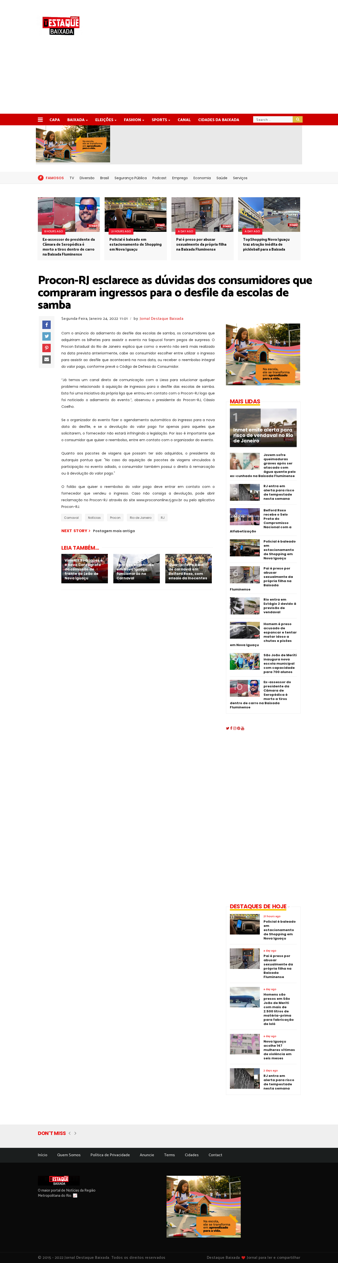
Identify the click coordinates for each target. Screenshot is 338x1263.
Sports (159, 120)
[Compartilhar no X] (46, 336)
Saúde (222, 177)
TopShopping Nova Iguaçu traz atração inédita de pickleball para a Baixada (266, 245)
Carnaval (71, 518)
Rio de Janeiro (140, 518)
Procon (115, 518)
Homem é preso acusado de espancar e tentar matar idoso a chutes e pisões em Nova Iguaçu (263, 634)
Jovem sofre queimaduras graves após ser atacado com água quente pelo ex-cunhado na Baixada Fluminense (263, 465)
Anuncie (147, 1155)
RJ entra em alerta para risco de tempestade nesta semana (279, 492)
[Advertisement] (169, 76)
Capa (54, 120)
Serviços (240, 177)
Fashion (132, 120)
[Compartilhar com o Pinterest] (46, 348)
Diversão (87, 177)
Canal (184, 120)
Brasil (104, 177)
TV (72, 177)
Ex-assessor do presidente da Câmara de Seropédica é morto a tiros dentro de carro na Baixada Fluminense (69, 247)
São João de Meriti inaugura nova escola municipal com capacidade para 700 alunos (280, 663)
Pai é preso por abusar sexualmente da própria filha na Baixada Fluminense (201, 245)
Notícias (94, 518)
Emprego (180, 177)
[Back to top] (326, 1251)
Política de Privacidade (110, 1155)
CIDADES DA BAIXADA (218, 120)
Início (42, 1155)
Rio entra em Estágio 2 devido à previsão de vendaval (280, 605)
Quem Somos (69, 1155)
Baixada (76, 120)
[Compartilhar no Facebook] (46, 325)
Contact (215, 1155)
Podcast (159, 177)
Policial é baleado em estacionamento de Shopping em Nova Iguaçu (135, 245)
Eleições (104, 120)
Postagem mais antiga (114, 530)
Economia (202, 177)
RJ (163, 518)
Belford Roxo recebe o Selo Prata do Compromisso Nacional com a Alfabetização (260, 520)
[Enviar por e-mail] (46, 359)
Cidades (192, 1155)
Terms (169, 1155)
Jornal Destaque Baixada (161, 318)
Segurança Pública (131, 177)
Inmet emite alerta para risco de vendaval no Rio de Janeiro (263, 435)
